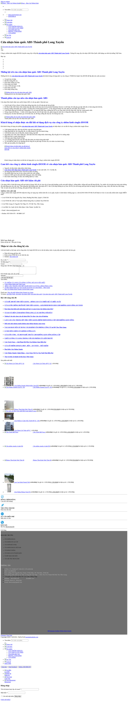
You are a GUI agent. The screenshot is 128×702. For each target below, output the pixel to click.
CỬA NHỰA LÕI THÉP (15, 28)
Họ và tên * (4, 260)
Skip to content (5, 1)
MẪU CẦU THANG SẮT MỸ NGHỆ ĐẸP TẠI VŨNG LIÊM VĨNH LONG (28, 286)
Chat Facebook (13, 667)
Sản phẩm (9, 24)
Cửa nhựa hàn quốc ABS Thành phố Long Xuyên (57, 294)
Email (2, 264)
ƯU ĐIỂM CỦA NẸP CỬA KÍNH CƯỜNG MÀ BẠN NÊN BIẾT (24, 282)
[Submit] (5, 642)
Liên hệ (8, 37)
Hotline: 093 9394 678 (25, 667)
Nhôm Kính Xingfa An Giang (24, 292)
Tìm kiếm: (7, 9)
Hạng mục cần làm (6, 266)
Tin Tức (8, 35)
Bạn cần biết (11, 292)
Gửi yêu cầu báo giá (7, 277)
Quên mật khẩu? (5, 699)
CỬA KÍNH (12, 33)
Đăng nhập (18, 696)
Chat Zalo (9, 635)
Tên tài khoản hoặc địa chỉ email (11, 689)
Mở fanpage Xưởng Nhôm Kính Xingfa (59, 631)
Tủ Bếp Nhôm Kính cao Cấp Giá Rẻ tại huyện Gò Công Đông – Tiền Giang (27, 287)
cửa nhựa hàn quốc (36, 294)
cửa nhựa (18, 294)
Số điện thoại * (5, 262)
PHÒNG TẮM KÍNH (15, 31)
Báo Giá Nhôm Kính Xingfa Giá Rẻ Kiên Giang (18, 289)
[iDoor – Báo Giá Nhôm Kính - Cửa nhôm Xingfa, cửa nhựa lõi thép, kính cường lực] (20, 3)
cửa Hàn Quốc (11, 294)
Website (3, 275)
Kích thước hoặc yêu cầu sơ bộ (10, 274)
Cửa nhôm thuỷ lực (14, 29)
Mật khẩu (4, 692)
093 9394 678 (14, 256)
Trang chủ (9, 20)
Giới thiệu (9, 22)
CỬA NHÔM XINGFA (15, 26)
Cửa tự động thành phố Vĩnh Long (14, 284)
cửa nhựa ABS (26, 294)
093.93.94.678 (10, 527)
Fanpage (3, 635)
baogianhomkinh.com (31, 637)
